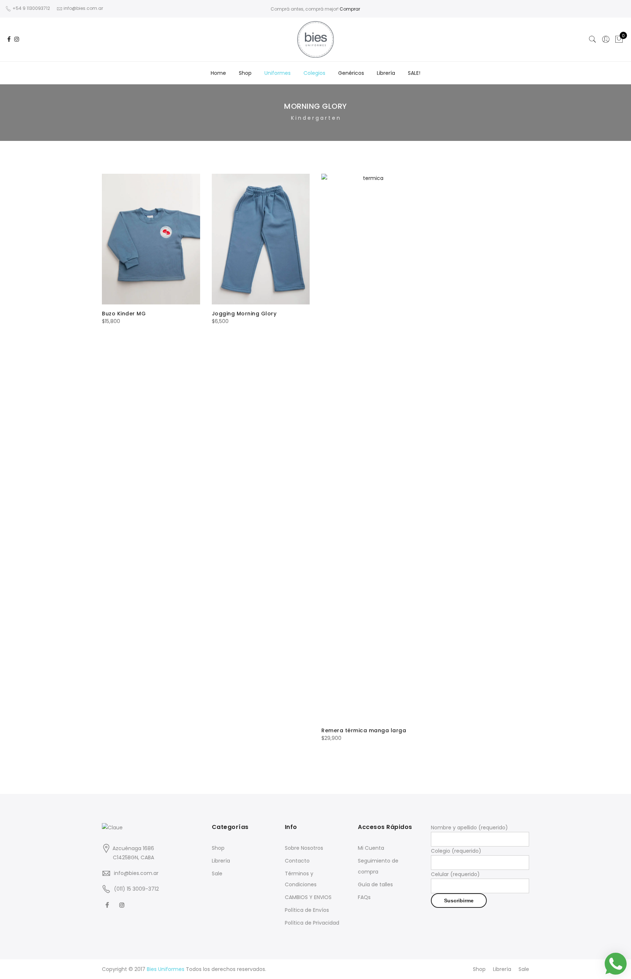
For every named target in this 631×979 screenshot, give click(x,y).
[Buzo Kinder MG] (151, 239)
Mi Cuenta (371, 848)
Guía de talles (375, 884)
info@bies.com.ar (136, 873)
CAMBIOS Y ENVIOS (308, 897)
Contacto (297, 860)
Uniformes (277, 73)
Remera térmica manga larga (363, 730)
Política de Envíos (307, 910)
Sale (217, 873)
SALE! (414, 73)
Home (218, 73)
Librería (386, 73)
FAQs (364, 897)
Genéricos (351, 73)
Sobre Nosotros (304, 848)
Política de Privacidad (312, 922)
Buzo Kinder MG (124, 313)
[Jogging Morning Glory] (261, 239)
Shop (245, 73)
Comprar (350, 9)
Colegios (314, 73)
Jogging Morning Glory (244, 313)
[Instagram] (122, 904)
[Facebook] (108, 904)
